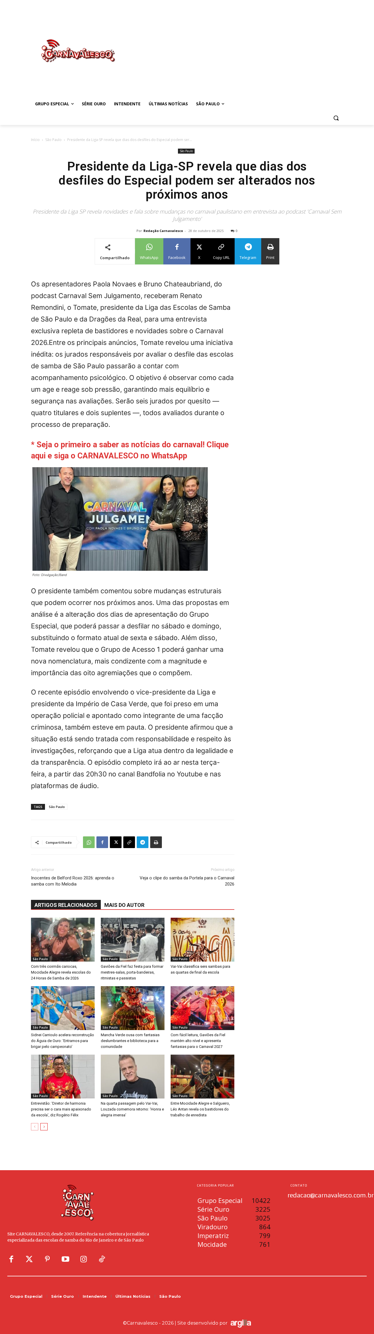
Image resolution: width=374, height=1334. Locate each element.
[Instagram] (83, 1259)
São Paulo (53, 139)
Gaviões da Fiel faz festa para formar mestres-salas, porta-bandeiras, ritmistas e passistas (132, 972)
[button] (336, 118)
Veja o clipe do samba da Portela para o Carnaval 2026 (187, 881)
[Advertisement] (234, 44)
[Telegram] (142, 842)
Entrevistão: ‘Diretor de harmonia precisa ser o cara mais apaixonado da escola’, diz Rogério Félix (61, 1109)
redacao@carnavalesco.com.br (331, 1195)
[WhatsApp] (89, 842)
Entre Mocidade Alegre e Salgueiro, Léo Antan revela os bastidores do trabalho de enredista (200, 1109)
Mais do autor (124, 905)
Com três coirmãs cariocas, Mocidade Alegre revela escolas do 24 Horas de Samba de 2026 (61, 972)
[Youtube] (65, 1259)
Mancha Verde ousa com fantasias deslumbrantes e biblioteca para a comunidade (130, 1041)
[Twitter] (29, 1259)
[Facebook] (102, 842)
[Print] (156, 842)
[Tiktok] (101, 1259)
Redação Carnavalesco (163, 230)
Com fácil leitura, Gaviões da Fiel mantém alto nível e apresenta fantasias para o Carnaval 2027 (198, 1041)
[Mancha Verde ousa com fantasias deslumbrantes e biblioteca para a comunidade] (133, 1008)
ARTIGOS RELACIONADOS (65, 905)
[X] (116, 842)
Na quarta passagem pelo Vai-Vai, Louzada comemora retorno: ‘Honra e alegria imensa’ (132, 1109)
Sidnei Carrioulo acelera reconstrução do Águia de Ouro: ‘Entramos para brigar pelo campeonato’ (62, 1041)
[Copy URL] (129, 842)
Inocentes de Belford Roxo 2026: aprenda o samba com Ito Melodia (72, 881)
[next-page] (44, 1126)
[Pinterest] (47, 1259)
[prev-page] (34, 1126)
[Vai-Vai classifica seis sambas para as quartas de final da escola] (202, 940)
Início (35, 139)
